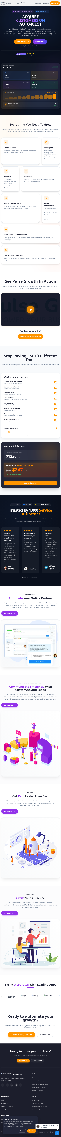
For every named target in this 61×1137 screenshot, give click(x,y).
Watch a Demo (38, 1060)
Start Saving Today (30, 483)
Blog (44, 3)
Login (47, 3)
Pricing (17, 3)
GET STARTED (8, 613)
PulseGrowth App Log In (38, 1081)
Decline (22, 1131)
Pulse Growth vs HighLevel (39, 1087)
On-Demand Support (38, 1090)
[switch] (55, 382)
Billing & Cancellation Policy (39, 1106)
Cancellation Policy (37, 1109)
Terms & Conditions (37, 1103)
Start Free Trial (23, 1060)
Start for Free (54, 3)
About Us (30, 3)
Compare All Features (7, 1106)
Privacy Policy (35, 1100)
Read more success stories (29, 577)
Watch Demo (39, 42)
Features (8, 3)
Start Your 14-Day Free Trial (21, 1035)
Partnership (37, 3)
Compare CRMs (23, 3)
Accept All (31, 1131)
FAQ (33, 1078)
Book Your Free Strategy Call (30, 336)
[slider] (9, 432)
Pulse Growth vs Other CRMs (40, 1084)
